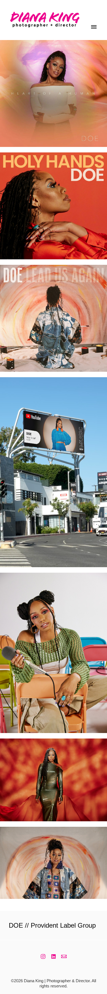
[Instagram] (43, 956)
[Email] (64, 956)
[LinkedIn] (53, 956)
